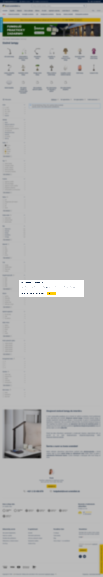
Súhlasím (51, 293)
